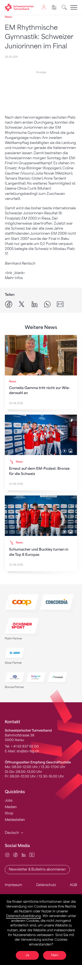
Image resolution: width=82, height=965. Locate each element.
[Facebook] (15, 855)
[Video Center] (31, 855)
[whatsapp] (47, 304)
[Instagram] (7, 855)
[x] (22, 304)
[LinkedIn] (23, 855)
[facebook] (8, 304)
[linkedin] (34, 304)
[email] (60, 304)
